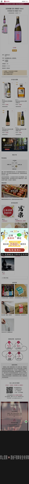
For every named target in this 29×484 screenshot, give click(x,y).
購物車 (24, 1)
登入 (27, 1)
